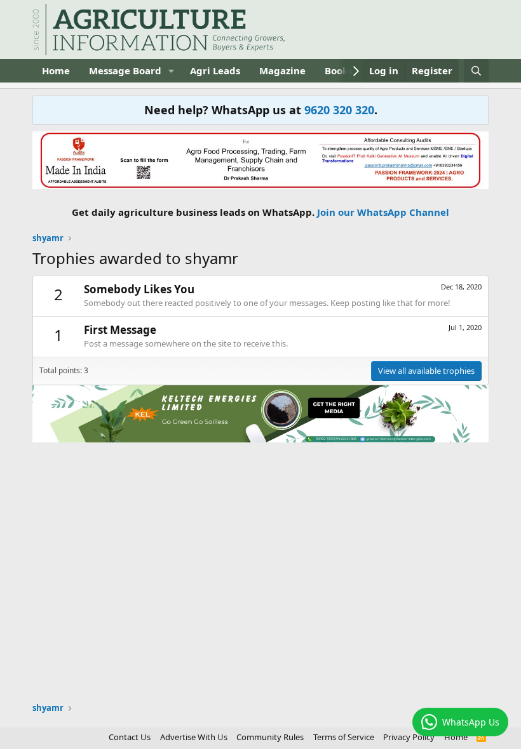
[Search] (476, 71)
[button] (171, 71)
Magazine (282, 70)
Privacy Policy (409, 737)
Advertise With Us (193, 737)
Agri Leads (215, 70)
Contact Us (130, 737)
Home (56, 70)
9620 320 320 (339, 109)
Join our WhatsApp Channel (383, 212)
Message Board (125, 70)
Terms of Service (343, 737)
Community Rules (270, 737)
